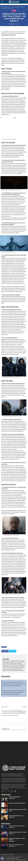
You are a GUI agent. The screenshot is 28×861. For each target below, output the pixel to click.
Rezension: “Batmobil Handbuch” (15, 796)
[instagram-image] (5, 748)
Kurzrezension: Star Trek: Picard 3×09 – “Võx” (17, 825)
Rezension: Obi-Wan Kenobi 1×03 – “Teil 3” (16, 815)
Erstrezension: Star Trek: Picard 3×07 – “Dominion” (18, 832)
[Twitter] (9, 791)
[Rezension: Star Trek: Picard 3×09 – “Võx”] (4, 846)
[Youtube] (15, 791)
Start (2, 7)
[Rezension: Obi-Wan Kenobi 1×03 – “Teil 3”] (4, 817)
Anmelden (24, 706)
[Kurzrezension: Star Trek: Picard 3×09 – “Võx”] (4, 827)
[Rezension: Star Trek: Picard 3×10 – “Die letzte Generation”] (4, 840)
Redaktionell (6, 7)
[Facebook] (5, 791)
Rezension (4, 647)
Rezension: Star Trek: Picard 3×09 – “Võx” (16, 844)
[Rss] (2, 791)
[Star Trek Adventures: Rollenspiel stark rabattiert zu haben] (4, 811)
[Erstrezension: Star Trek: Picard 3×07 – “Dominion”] (4, 833)
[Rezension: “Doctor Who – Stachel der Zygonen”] (4, 804)
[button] (12, 858)
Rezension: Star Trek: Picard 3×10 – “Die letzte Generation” (17, 839)
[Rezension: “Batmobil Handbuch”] (4, 798)
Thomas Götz (11, 23)
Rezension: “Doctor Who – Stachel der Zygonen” (17, 803)
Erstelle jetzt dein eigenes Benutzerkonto (11, 682)
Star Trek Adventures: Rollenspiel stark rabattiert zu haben (17, 810)
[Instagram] (12, 791)
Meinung (10, 7)
